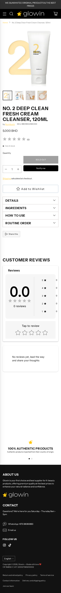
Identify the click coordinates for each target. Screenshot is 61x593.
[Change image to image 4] (42, 95)
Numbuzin (10, 124)
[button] (49, 280)
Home (5, 23)
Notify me (40, 168)
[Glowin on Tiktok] (10, 545)
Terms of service (47, 575)
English (7, 558)
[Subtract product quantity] (6, 169)
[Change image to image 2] (19, 95)
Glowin (21, 564)
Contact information (11, 581)
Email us (12, 530)
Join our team (8, 586)
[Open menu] (4, 13)
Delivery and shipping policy (34, 581)
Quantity (7, 153)
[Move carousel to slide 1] (29, 458)
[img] (14, 139)
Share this (13, 234)
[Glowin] (30, 14)
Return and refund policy (13, 575)
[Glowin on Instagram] (4, 545)
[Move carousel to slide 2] (31, 458)
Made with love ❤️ (33, 564)
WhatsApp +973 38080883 (20, 524)
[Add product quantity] (18, 169)
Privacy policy (31, 575)
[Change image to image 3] (30, 95)
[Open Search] (11, 13)
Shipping (7, 178)
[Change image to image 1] (7, 95)
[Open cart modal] (55, 13)
